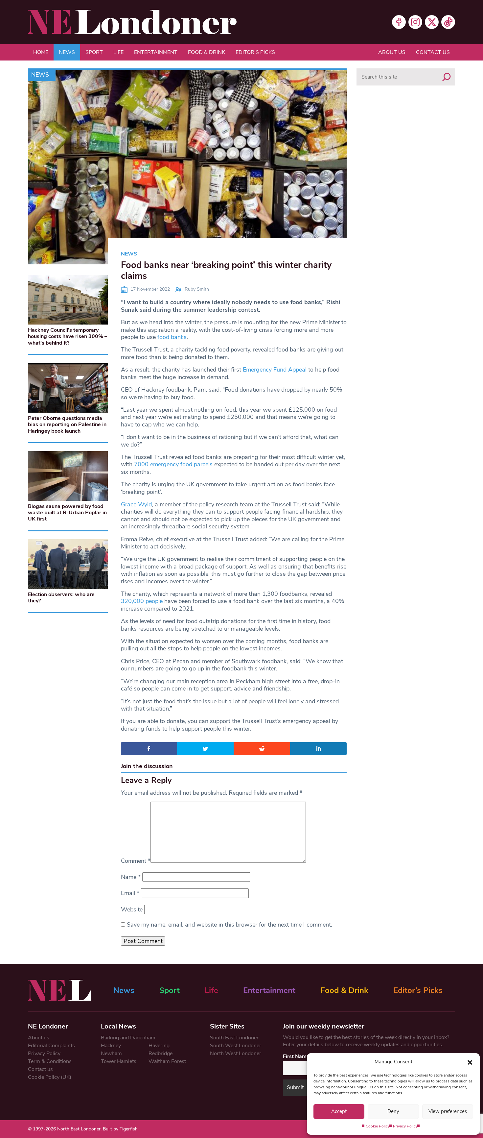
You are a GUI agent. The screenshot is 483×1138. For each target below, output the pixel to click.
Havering (159, 1045)
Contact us (433, 52)
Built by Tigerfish (120, 1129)
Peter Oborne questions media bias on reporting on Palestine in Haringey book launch (67, 424)
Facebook (399, 22)
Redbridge (160, 1053)
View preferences (447, 1111)
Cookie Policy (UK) (49, 1077)
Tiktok (448, 22)
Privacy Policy (405, 1126)
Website (132, 909)
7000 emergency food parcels (173, 464)
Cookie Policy (378, 1126)
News (67, 52)
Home (40, 52)
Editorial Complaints (51, 1045)
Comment (135, 860)
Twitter (432, 22)
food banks (172, 337)
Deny (393, 1111)
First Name (296, 1056)
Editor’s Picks (418, 990)
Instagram (415, 22)
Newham (111, 1053)
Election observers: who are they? (61, 597)
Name (131, 877)
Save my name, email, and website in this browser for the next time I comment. (229, 924)
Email (130, 893)
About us (391, 52)
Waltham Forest (167, 1061)
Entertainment (155, 52)
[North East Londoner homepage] (132, 22)
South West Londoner (235, 1045)
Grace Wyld (136, 504)
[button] (470, 1061)
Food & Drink (206, 52)
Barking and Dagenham (128, 1037)
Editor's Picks (255, 52)
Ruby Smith (197, 289)
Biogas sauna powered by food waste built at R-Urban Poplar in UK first (67, 512)
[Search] (446, 76)
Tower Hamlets (118, 1061)
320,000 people (142, 601)
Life (118, 52)
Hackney (111, 1045)
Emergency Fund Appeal (275, 370)
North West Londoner (235, 1053)
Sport (94, 52)
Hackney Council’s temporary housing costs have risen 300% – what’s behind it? (67, 336)
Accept (339, 1111)
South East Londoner (234, 1037)
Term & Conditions (50, 1061)
